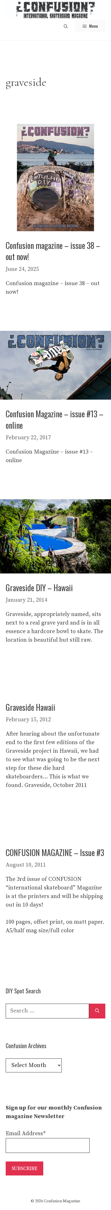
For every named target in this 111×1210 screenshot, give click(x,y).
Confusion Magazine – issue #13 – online (54, 419)
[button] (65, 26)
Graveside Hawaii (30, 707)
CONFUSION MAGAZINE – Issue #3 (55, 852)
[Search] (97, 1011)
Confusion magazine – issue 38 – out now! (53, 250)
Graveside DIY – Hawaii (39, 587)
